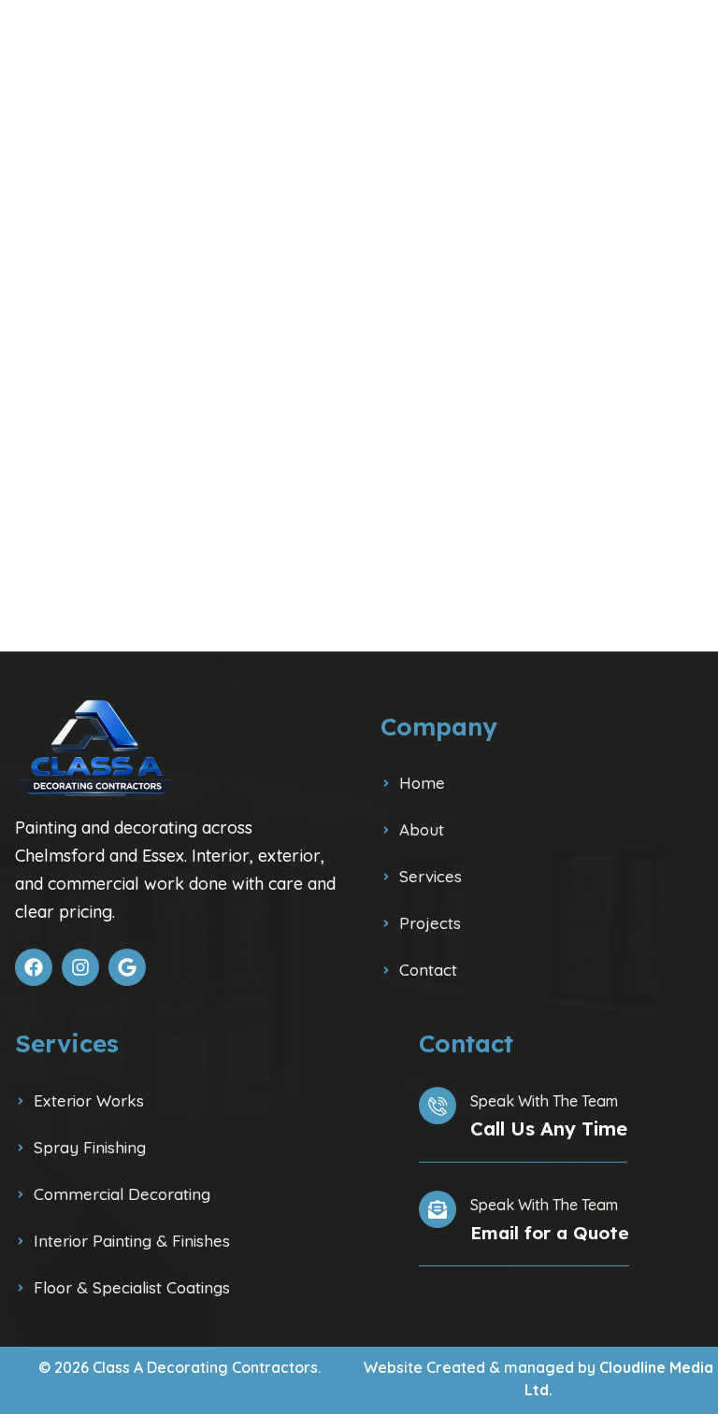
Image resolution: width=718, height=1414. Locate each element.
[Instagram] (80, 967)
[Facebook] (33, 967)
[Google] (127, 967)
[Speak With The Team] (437, 1105)
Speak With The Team (544, 1101)
